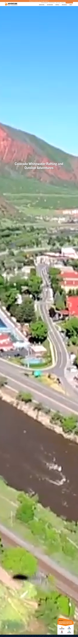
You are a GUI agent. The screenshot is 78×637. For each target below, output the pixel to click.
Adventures (41, 4)
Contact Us (63, 2)
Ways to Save (58, 2)
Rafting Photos (52, 2)
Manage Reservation (44, 2)
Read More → (61, 620)
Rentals (57, 4)
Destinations (50, 4)
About (71, 4)
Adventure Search (69, 2)
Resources (64, 4)
